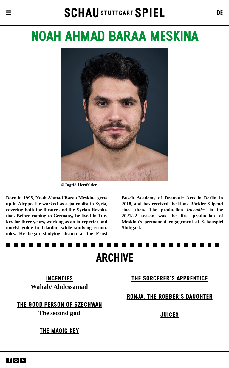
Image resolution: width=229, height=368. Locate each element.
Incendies (59, 278)
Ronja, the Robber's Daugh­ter (170, 297)
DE (220, 13)
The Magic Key (59, 331)
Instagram (16, 360)
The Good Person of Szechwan (59, 305)
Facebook (9, 360)
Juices (169, 315)
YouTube (23, 360)
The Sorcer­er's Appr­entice (169, 278)
